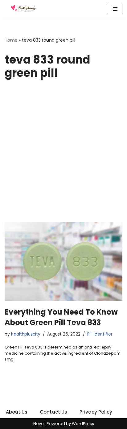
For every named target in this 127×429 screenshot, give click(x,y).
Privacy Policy (96, 412)
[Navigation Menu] (115, 9)
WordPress (83, 424)
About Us (16, 412)
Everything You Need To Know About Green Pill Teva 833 (61, 317)
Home (11, 40)
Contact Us (53, 412)
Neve (38, 424)
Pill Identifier (100, 334)
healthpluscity (25, 334)
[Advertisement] (63, 155)
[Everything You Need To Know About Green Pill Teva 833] (63, 261)
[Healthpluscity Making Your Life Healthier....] (23, 9)
